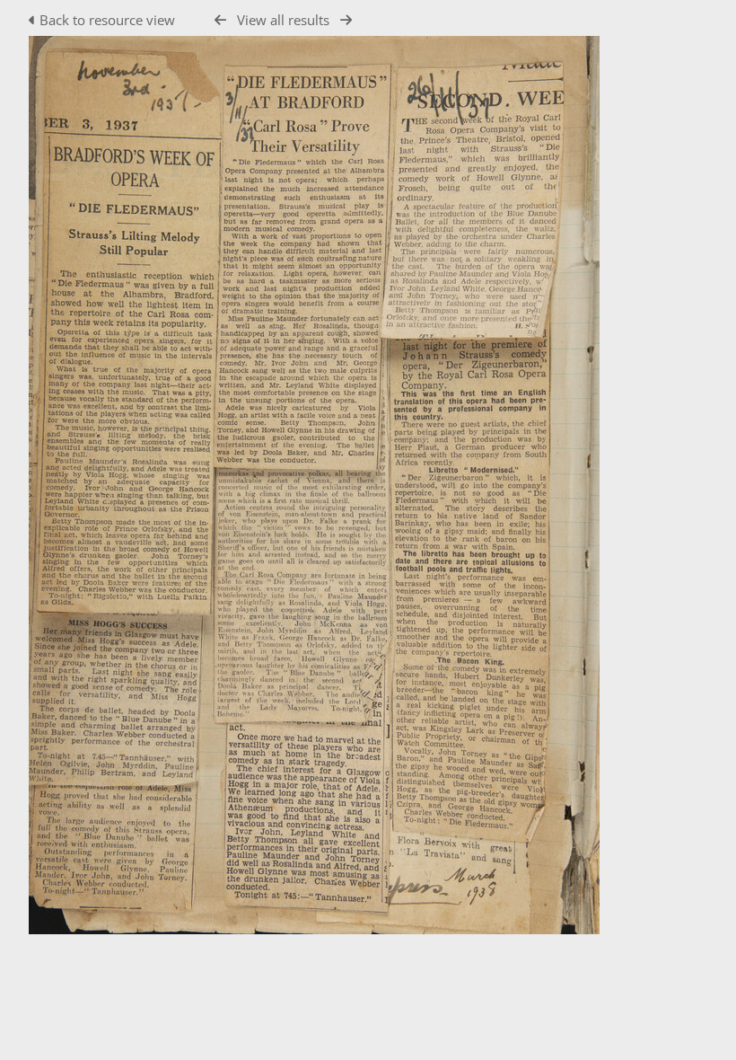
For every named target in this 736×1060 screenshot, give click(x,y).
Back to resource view (107, 20)
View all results (283, 20)
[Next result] (346, 20)
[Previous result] (220, 20)
